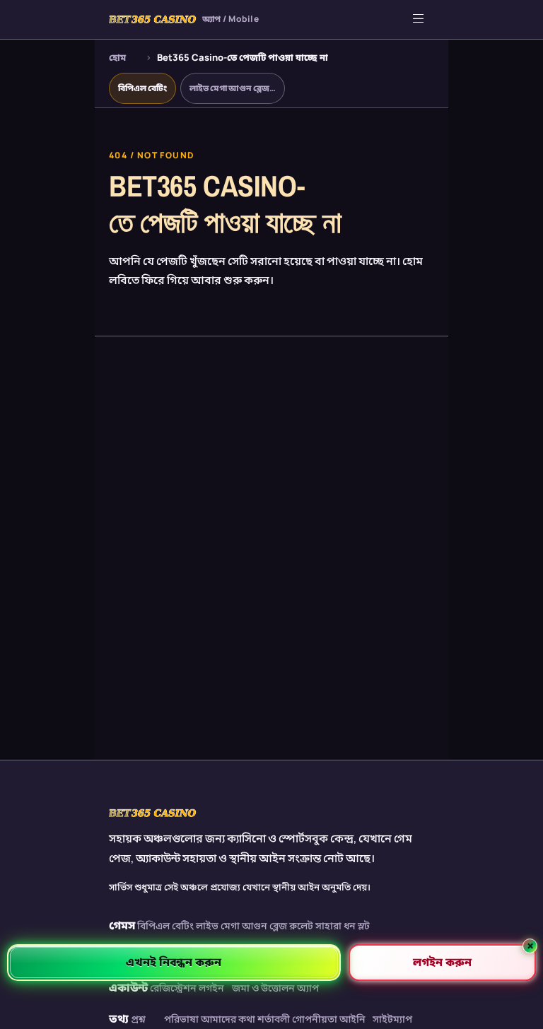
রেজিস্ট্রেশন (173, 987)
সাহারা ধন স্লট (342, 925)
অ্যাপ (308, 987)
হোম (117, 57)
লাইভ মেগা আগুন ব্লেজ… (232, 88)
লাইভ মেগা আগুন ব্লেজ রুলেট (254, 925)
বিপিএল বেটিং (142, 88)
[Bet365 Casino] (153, 812)
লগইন (211, 987)
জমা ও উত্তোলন (263, 987)
